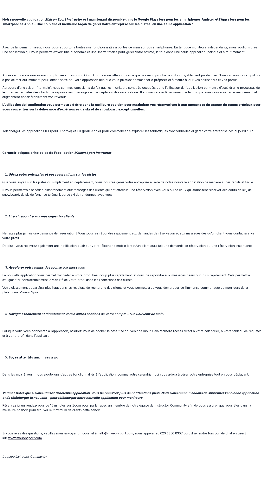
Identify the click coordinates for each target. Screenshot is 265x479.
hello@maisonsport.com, (116, 433)
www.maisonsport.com (25, 438)
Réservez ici (11, 405)
